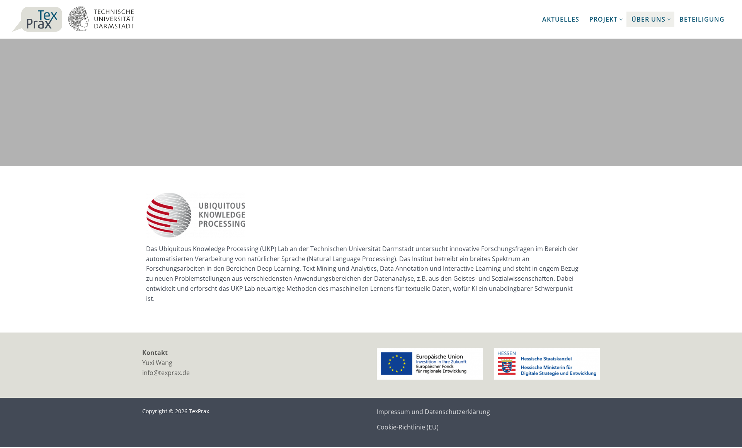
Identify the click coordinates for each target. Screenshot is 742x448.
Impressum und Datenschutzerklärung (433, 411)
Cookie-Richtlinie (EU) (408, 427)
